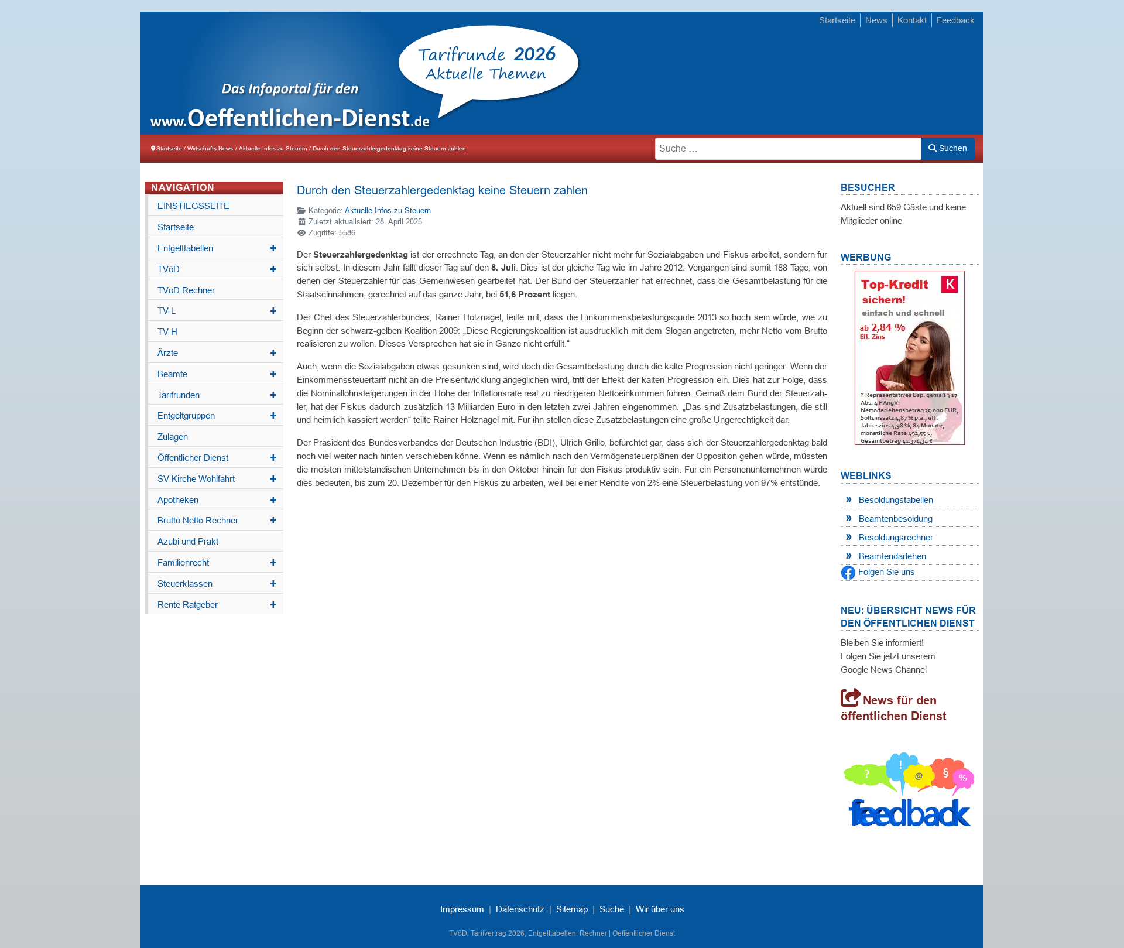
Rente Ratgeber (217, 604)
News (876, 20)
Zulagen (172, 437)
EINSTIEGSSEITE (193, 206)
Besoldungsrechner (896, 537)
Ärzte (217, 353)
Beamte (217, 374)
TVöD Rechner (186, 290)
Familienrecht (217, 562)
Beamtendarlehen (892, 556)
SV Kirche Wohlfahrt (217, 479)
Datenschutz (520, 909)
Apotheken (217, 500)
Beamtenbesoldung (896, 518)
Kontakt (912, 20)
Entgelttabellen (217, 248)
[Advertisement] (766, 74)
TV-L (217, 310)
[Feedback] (910, 793)
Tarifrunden (217, 395)
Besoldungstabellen (896, 500)
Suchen (952, 148)
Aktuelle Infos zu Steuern (388, 210)
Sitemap (572, 909)
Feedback (956, 20)
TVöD (217, 269)
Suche (611, 909)
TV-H (167, 332)
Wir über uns (660, 909)
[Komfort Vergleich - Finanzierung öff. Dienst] (909, 357)
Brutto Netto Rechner (217, 520)
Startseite (837, 20)
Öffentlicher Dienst (217, 457)
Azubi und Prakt (187, 541)
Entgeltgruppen (217, 415)
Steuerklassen (217, 583)
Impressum (462, 909)
